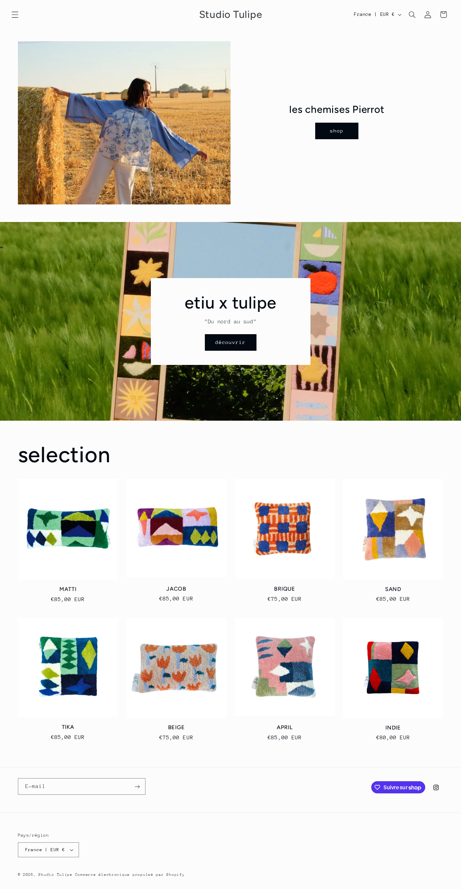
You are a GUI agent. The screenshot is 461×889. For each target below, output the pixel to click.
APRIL (285, 727)
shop (337, 130)
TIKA (68, 727)
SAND (393, 589)
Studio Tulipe (56, 874)
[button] (15, 14)
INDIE (393, 727)
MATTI (68, 589)
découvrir (230, 342)
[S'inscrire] (137, 786)
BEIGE (176, 727)
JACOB (176, 589)
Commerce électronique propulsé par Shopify (130, 874)
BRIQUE (284, 589)
